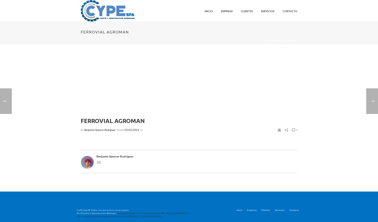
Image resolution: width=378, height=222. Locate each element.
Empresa (227, 11)
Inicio (209, 11)
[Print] (279, 130)
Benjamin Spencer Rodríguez (99, 129)
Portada (260, 40)
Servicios (267, 11)
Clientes (247, 11)
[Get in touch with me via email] (98, 163)
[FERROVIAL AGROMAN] (189, 83)
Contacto (290, 11)
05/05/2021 (132, 129)
